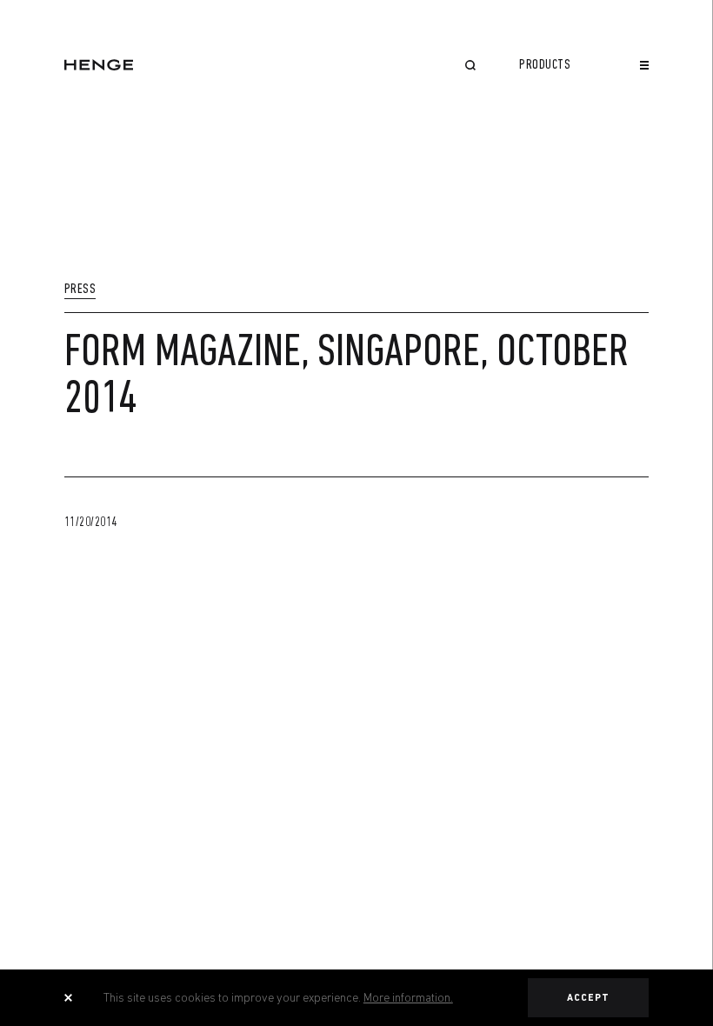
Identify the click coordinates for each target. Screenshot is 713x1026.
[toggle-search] (470, 67)
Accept (588, 997)
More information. (408, 997)
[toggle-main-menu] (644, 65)
